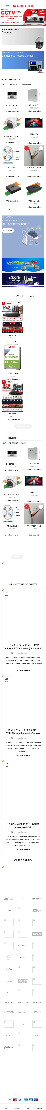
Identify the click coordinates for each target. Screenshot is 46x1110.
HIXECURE (9, 1002)
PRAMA (12, 139)
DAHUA (37, 1036)
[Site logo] (23, 6)
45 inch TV (34, 134)
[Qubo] (37, 957)
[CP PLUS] (23, 1047)
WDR (9, 911)
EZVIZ (9, 1036)
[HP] (23, 993)
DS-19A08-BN (34, 105)
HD (23, 1024)
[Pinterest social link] (23, 1)
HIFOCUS (37, 1012)
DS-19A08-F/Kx (12, 106)
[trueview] (37, 922)
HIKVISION (23, 1002)
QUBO (9, 969)
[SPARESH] (9, 946)
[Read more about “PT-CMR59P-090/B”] (26, 163)
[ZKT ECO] (9, 899)
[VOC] (23, 922)
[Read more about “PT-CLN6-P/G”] (4, 163)
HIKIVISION (12, 108)
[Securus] (37, 946)
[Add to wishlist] (19, 91)
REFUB (23, 958)
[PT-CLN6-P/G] (12, 155)
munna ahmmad (20, 653)
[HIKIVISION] (23, 1012)
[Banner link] (23, 38)
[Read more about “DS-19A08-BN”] (26, 100)
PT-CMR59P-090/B (34, 168)
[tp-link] (9, 934)
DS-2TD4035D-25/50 (12, 136)
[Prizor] (37, 969)
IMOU (8, 993)
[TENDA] (37, 934)
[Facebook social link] (17, 1)
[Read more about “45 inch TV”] (26, 129)
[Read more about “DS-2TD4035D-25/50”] (4, 132)
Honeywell (34, 137)
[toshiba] (23, 934)
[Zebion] (37, 899)
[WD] (37, 910)
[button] (2, 17)
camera (23, 640)
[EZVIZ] (37, 1024)
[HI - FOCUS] (9, 1024)
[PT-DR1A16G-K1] (12, 189)
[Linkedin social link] (25, 1)
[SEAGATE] (9, 957)
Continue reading (23, 670)
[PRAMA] (9, 981)
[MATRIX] (23, 981)
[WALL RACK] (9, 922)
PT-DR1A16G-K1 (12, 201)
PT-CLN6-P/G (12, 168)
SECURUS (23, 946)
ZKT (23, 899)
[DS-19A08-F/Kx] (12, 96)
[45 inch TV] (34, 123)
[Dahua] (9, 1047)
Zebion (12, 204)
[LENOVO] (37, 981)
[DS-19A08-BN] (34, 95)
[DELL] (23, 1036)
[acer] (37, 1047)
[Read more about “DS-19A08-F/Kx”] (4, 101)
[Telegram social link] (28, 1)
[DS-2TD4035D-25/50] (12, 124)
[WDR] (23, 910)
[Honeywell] (37, 993)
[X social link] (20, 1)
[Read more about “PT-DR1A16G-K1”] (4, 196)
